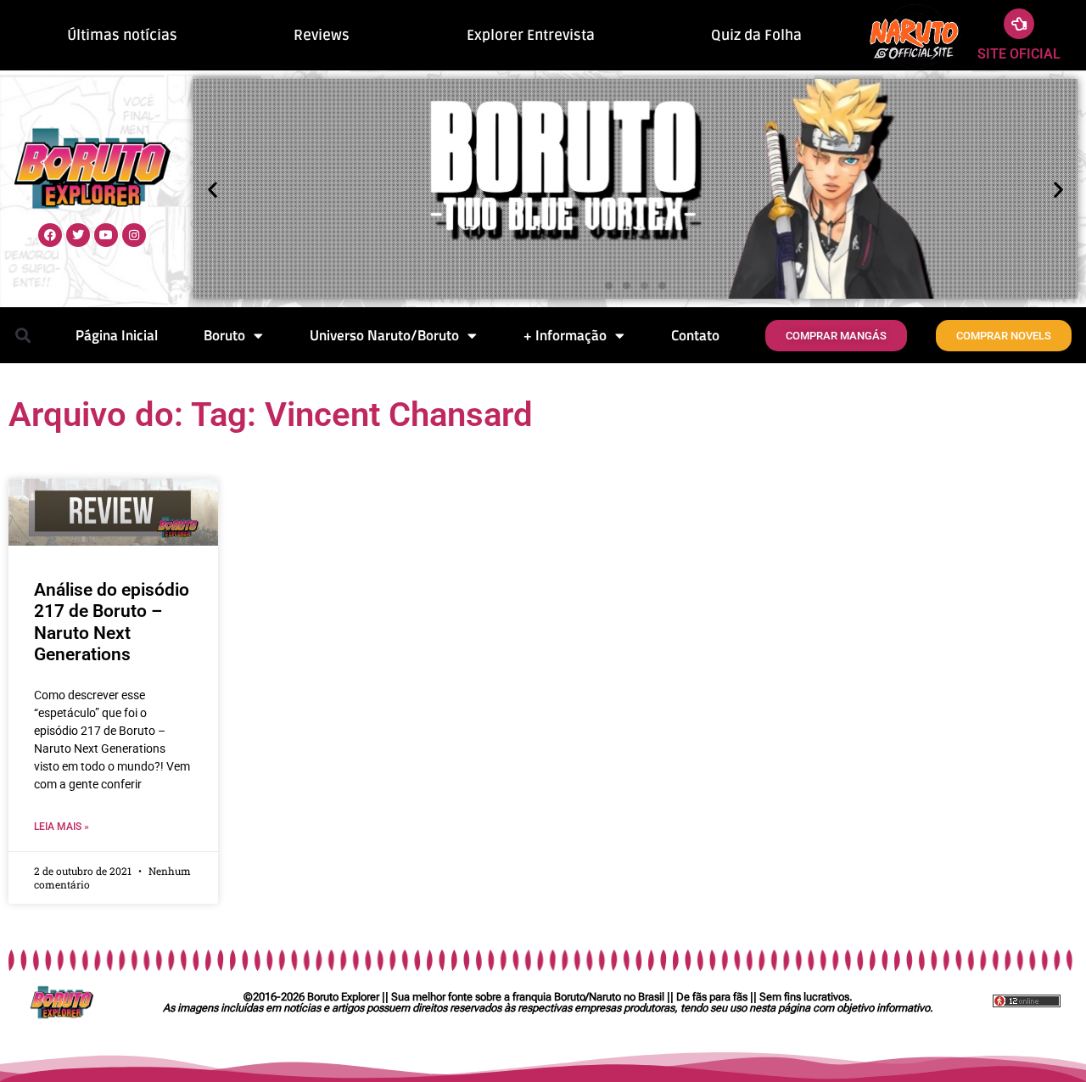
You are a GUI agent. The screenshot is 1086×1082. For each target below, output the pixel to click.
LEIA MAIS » (61, 827)
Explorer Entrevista (531, 35)
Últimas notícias (122, 35)
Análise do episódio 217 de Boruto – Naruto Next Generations (111, 622)
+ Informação (565, 335)
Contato (695, 335)
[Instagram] (134, 235)
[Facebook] (50, 235)
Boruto (224, 335)
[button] (212, 188)
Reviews (322, 35)
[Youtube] (106, 235)
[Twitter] (78, 235)
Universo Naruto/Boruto (384, 335)
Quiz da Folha (756, 35)
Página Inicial (117, 335)
